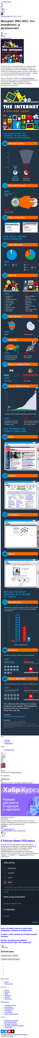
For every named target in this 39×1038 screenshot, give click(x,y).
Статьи (7, 990)
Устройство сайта (10, 1005)
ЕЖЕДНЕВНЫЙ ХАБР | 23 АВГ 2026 (13, 830)
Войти (7, 982)
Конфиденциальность (12, 1014)
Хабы (6, 993)
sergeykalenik (5, 16)
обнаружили (32, 846)
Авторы (7, 997)
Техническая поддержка (19, 1034)
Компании (8, 995)
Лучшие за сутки (6, 955)
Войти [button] (3, 12)
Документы (8, 1010)
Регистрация (9, 984)
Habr (11, 1036)
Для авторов (8, 1007)
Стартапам (8, 1027)
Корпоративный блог (11, 1020)
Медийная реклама (11, 1022)
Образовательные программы (14, 1025)
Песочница (8, 999)
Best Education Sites (28, 78)
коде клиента (5, 846)
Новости (7, 992)
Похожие (15, 955)
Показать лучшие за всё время (10, 959)
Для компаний (9, 1009)
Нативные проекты (11, 1024)
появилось (22, 855)
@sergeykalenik (16, 772)
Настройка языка (6, 1034)
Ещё (6, 947)
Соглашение (8, 1012)
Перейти (4, 826)
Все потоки (7, 2)
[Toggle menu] (1, 2)
